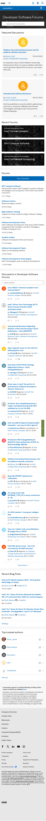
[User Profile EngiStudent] (4, 529)
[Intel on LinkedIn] (13, 747)
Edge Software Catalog (11, 212)
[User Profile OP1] (4, 476)
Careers (4, 728)
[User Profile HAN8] (4, 384)
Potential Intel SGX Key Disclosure (17, 93)
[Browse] (7, 9)
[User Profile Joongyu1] (4, 365)
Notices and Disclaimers (17, 778)
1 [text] (36, 116)
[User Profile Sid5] (4, 327)
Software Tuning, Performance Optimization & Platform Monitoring (22, 553)
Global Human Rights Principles (25, 781)
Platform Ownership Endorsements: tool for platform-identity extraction (21, 51)
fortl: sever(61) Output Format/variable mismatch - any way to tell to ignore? (23, 424)
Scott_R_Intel (11, 97)
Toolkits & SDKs (8, 237)
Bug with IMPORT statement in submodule (20, 477)
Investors (5, 724)
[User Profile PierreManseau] (4, 440)
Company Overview (9, 712)
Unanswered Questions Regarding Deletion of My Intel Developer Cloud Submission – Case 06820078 (23, 328)
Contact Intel (6, 716)
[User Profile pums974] (4, 493)
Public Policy (6, 740)
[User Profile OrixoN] (4, 348)
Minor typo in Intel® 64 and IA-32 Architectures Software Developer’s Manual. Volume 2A (22, 386)
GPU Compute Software (11, 186)
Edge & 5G (22, 585)
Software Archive (9, 201)
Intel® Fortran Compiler (16, 430)
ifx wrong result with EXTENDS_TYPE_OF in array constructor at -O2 (24, 495)
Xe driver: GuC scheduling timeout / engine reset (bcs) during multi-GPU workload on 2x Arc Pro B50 (22, 405)
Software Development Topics (14, 248)
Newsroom (6, 720)
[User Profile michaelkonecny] (4, 512)
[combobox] (23, 24)
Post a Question (23, 178)
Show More (22, 565)
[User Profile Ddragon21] (4, 305)
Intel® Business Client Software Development (23, 313)
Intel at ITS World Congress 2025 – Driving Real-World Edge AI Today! (21, 581)
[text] (35, 75)
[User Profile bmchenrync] (4, 423)
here (24, 689)
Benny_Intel (10, 56)
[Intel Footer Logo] (4, 802)
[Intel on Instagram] (24, 747)
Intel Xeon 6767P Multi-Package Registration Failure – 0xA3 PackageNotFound (21, 367)
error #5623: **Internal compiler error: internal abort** (23, 288)
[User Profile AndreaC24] (4, 404)
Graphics (22, 600)
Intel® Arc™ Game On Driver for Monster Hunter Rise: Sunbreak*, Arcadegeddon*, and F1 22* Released (23, 610)
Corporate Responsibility (11, 732)
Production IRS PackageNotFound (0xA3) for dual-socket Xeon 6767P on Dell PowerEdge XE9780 (23, 442)
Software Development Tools (13, 222)
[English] (37, 3)
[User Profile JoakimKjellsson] (4, 288)
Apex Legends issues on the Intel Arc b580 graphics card (23, 349)
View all (5, 677)
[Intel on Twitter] (8, 747)
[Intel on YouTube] (18, 747)
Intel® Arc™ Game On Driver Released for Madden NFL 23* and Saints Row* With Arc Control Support (22, 595)
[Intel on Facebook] (2, 747)
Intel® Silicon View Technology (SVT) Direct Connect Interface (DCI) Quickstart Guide (23, 306)
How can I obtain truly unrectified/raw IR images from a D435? (23, 530)
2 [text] (36, 75)
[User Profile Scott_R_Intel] (23, 86)
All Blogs (5, 623)
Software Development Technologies (17, 259)
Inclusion (5, 736)
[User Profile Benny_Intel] (23, 42)
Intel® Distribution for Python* (22, 535)
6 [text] (11, 359)
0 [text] (11, 299)
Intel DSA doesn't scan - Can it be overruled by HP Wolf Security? (21, 547)
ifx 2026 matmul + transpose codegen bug (23, 513)
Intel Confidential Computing (16, 58)
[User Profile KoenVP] (4, 546)
